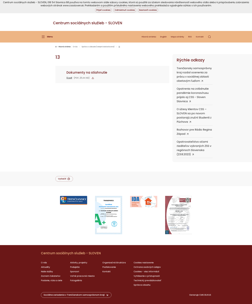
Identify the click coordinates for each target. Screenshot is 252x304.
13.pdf (69, 77)
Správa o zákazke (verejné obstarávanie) (98, 47)
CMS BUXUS (205, 294)
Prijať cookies (103, 10)
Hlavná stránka (149, 36)
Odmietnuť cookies (125, 10)
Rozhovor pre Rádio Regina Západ (194, 132)
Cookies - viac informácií (146, 271)
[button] (209, 36)
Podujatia (75, 267)
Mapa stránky (177, 36)
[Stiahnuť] (92, 78)
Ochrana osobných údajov (147, 267)
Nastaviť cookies (148, 10)
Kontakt (200, 36)
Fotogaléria (76, 280)
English (163, 36)
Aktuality (45, 267)
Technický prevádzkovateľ (147, 280)
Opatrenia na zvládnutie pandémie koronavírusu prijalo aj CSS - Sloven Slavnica (193, 95)
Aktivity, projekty (78, 262)
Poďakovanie (109, 267)
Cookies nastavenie (144, 262)
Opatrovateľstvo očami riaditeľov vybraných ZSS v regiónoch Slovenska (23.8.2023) (194, 148)
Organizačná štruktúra (114, 262)
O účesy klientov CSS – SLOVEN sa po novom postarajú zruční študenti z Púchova (194, 115)
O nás (75, 47)
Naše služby (47, 271)
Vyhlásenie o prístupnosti (147, 275)
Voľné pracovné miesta (82, 275)
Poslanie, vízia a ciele (51, 280)
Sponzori (74, 271)
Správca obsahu (142, 284)
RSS (190, 36)
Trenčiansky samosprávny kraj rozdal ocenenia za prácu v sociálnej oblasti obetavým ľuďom (194, 74)
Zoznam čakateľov (50, 275)
